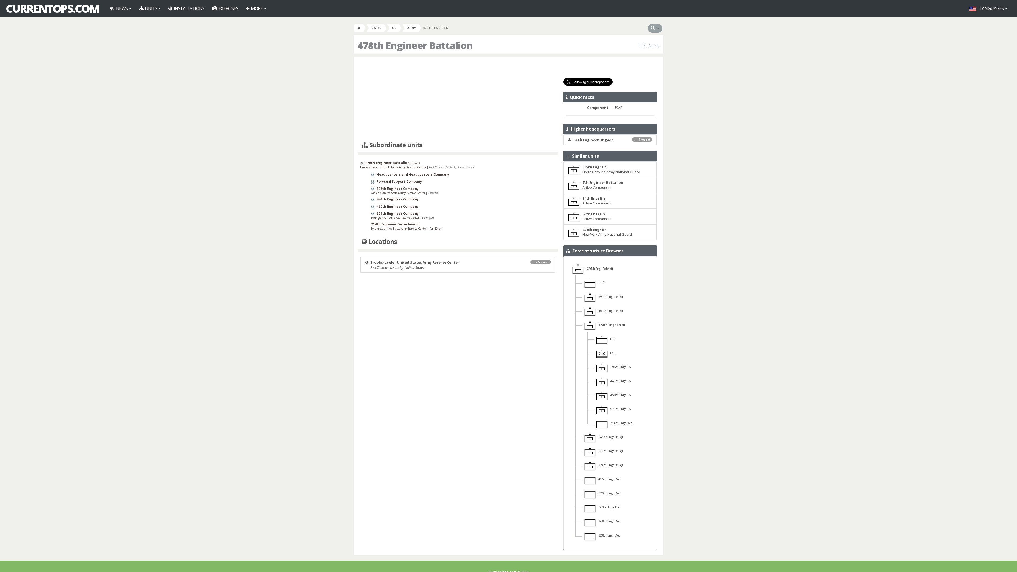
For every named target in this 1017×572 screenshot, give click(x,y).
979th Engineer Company (398, 213)
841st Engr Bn (607, 437)
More (257, 8)
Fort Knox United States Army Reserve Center (399, 228)
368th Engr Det (608, 521)
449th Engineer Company (398, 199)
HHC (600, 282)
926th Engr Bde (597, 268)
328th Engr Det (608, 535)
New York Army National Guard (607, 232)
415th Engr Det (608, 479)
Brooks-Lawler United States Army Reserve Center (393, 167)
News (121, 8)
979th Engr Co (619, 409)
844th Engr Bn (607, 451)
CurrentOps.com (52, 8)
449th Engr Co (619, 381)
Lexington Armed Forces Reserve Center (395, 218)
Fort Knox (435, 228)
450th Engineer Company (398, 206)
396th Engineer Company (398, 188)
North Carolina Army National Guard (611, 169)
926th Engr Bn (607, 465)
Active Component (602, 185)
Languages (992, 8)
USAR (415, 163)
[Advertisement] (457, 99)
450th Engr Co (619, 395)
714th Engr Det (620, 423)
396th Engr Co (619, 367)
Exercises (228, 8)
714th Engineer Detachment (395, 224)
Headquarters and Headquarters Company (413, 174)
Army (411, 28)
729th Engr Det (608, 493)
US (394, 28)
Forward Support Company (399, 181)
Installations (188, 8)
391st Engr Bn (607, 296)
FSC (612, 353)
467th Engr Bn (607, 311)
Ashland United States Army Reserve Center (398, 193)
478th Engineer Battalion (387, 162)
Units (151, 8)
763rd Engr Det (608, 507)
